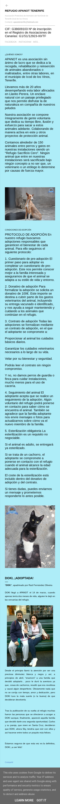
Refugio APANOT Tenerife (24, 10)
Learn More (24, 800)
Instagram (25, 42)
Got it (41, 800)
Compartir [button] (9, 762)
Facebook (11, 42)
